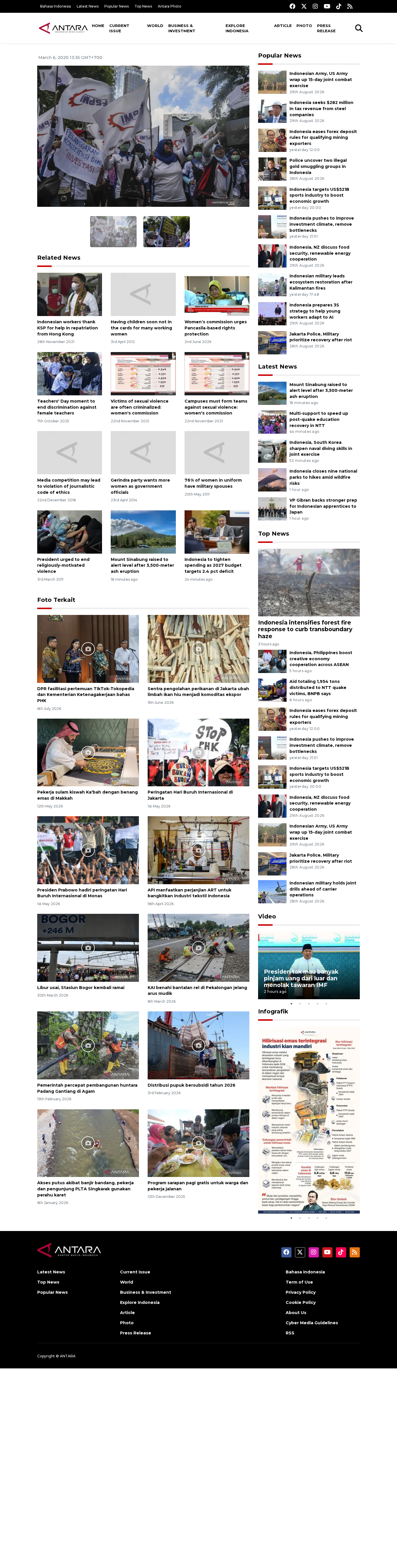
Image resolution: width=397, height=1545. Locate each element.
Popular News (116, 6)
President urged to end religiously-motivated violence (63, 565)
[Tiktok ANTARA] (338, 6)
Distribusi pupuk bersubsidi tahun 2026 (191, 1085)
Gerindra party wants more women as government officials (140, 486)
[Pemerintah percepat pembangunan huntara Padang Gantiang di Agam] (88, 1045)
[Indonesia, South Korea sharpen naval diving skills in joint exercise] (272, 450)
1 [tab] (291, 1003)
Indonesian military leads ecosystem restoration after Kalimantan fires (321, 282)
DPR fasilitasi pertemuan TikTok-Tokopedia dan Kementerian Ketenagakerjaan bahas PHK (85, 695)
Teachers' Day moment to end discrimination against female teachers (66, 407)
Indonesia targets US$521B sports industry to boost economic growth (319, 195)
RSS (290, 1333)
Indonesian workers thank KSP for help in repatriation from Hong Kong (67, 328)
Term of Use (299, 1282)
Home (98, 25)
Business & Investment (181, 28)
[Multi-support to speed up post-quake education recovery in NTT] (272, 421)
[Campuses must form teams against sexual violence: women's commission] (217, 373)
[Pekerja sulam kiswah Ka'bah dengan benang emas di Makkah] (88, 752)
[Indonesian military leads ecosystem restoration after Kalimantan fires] (272, 284)
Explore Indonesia (237, 28)
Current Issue (119, 28)
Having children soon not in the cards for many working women (141, 328)
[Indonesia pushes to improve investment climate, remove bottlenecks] (272, 226)
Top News (143, 6)
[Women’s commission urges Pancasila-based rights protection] (217, 294)
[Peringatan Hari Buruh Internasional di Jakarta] (198, 752)
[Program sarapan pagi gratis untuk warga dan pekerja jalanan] (198, 1142)
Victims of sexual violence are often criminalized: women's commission (140, 407)
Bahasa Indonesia (55, 6)
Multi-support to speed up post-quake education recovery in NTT (318, 419)
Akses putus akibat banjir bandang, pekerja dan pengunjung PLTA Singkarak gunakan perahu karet (85, 1189)
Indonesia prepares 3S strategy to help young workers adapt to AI (314, 311)
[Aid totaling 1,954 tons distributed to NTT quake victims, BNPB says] (272, 690)
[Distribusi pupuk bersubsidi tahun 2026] (198, 1045)
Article (283, 25)
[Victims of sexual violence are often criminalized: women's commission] (143, 373)
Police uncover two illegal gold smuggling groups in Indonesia (318, 166)
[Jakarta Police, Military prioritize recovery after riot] (272, 342)
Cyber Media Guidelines (312, 1322)
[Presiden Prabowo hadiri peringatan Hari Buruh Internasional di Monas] (88, 850)
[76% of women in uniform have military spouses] (217, 452)
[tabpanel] (309, 965)
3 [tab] (309, 1003)
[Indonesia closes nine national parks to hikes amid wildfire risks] (272, 479)
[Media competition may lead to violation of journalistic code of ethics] (69, 452)
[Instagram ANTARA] (315, 6)
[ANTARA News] (63, 28)
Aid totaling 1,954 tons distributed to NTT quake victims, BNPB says (317, 687)
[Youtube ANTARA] (327, 6)
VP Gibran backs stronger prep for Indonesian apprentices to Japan (323, 506)
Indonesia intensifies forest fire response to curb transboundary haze (305, 629)
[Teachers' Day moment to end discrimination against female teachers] (69, 373)
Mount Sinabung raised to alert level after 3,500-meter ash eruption (142, 565)
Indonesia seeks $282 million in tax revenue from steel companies (321, 108)
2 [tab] (300, 1003)
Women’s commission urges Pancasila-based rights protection (216, 328)
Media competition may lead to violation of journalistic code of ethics (68, 486)
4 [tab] (318, 1003)
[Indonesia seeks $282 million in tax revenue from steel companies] (272, 111)
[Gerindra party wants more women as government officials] (143, 452)
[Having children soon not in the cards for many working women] (143, 294)
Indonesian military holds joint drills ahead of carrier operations (322, 889)
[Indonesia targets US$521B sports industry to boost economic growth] (272, 197)
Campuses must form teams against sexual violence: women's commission (216, 407)
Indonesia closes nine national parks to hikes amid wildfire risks (323, 477)
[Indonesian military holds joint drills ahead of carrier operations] (272, 891)
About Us (296, 1312)
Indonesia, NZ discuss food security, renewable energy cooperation (319, 253)
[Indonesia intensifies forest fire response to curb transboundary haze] (309, 582)
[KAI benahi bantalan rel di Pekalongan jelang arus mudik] (198, 947)
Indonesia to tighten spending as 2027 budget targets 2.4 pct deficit (213, 565)
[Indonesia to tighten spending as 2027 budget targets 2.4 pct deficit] (217, 531)
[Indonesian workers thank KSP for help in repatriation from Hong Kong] (69, 294)
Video (267, 916)
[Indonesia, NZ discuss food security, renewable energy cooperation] (272, 255)
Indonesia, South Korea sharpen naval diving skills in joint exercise (320, 448)
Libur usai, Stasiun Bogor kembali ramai (80, 987)
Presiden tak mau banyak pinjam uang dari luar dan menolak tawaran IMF (301, 978)
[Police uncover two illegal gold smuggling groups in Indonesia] (272, 168)
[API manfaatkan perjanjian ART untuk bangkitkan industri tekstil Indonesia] (198, 850)
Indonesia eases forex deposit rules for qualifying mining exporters (323, 137)
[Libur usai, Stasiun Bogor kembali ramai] (88, 947)
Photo (304, 25)
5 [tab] (326, 1003)
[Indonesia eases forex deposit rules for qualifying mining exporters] (272, 140)
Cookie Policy (301, 1302)
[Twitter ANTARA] (304, 6)
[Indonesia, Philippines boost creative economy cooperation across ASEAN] (272, 661)
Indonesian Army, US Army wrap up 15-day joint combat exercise (320, 79)
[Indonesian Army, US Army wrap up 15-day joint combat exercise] (272, 82)
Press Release (326, 28)
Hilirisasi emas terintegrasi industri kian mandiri (303, 1196)
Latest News (88, 6)
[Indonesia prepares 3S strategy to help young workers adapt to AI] (272, 313)
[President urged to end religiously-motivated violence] (69, 531)
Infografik (273, 1011)
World (155, 25)
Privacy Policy (301, 1292)
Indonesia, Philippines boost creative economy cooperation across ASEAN (320, 658)
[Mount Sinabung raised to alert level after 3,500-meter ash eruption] (143, 531)
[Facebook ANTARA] (292, 6)
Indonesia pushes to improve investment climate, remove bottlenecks (321, 224)
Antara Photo (169, 6)
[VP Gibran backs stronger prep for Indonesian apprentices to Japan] (272, 508)
